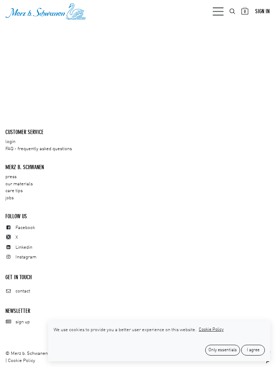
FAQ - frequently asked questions (38, 149)
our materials (19, 184)
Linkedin (23, 247)
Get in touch (18, 277)
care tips (14, 191)
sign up (22, 322)
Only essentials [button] (222, 350)
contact (22, 291)
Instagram (25, 257)
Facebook (25, 227)
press (11, 177)
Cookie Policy (21, 360)
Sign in (262, 11)
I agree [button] (253, 350)
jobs (9, 198)
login (10, 141)
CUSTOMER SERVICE (24, 132)
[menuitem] (233, 11)
